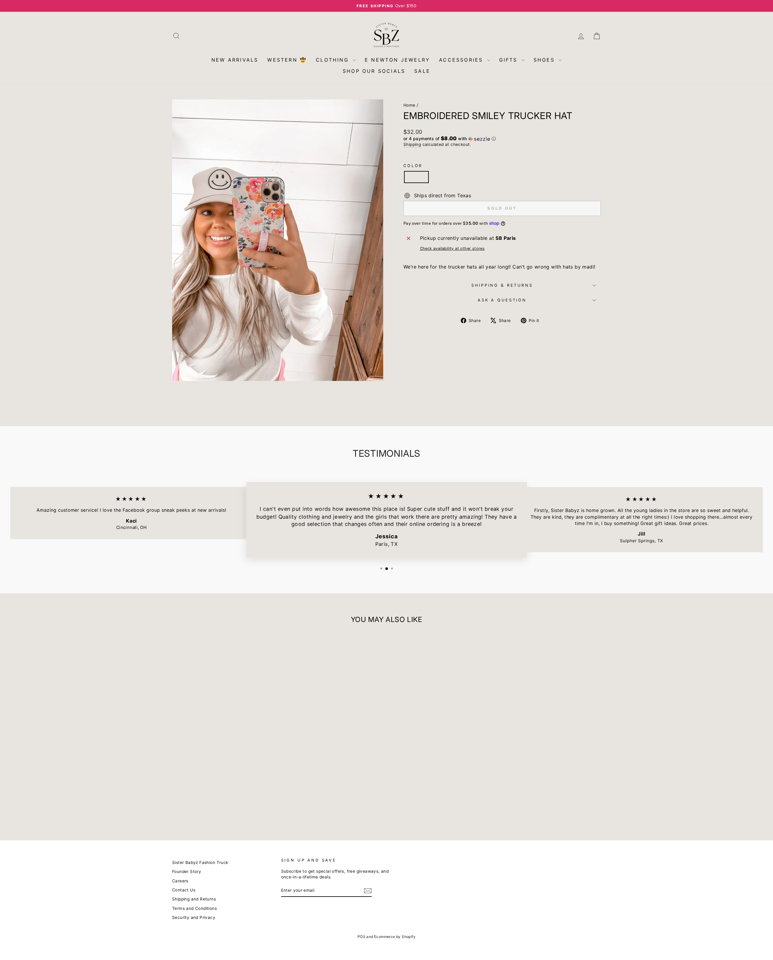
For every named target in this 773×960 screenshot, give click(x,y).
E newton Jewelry (397, 60)
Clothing (333, 60)
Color (412, 165)
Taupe (416, 177)
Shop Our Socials (374, 71)
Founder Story (186, 871)
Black (441, 177)
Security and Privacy (193, 917)
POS (361, 936)
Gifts (509, 60)
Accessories (462, 60)
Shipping (412, 144)
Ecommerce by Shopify (394, 936)
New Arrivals (234, 60)
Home (409, 105)
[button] (502, 139)
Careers (180, 880)
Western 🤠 (287, 60)
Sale (422, 71)
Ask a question (502, 300)
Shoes (545, 60)
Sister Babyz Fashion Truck (200, 862)
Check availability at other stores (452, 248)
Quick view (223, 784)
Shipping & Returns (502, 285)
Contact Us (183, 890)
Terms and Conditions (194, 908)
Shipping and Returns (194, 899)
